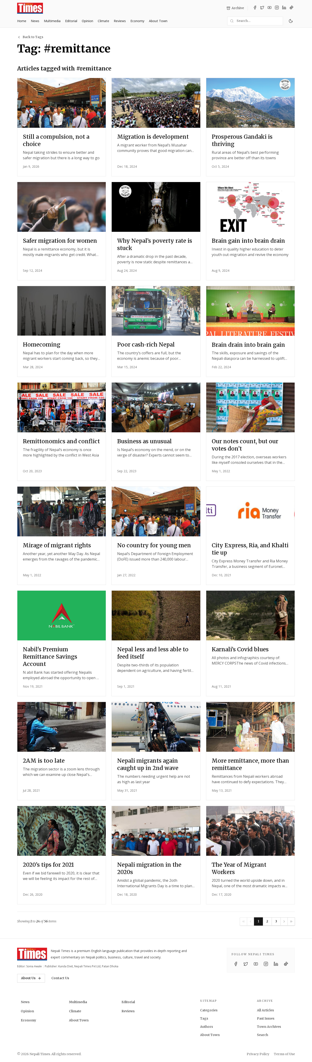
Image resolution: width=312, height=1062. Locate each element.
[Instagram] (276, 8)
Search (262, 1035)
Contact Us (60, 978)
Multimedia (52, 21)
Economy (137, 21)
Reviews (120, 21)
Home (21, 21)
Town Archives (269, 1027)
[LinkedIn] (284, 8)
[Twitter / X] (262, 8)
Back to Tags (33, 37)
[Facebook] (254, 8)
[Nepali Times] (32, 954)
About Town (158, 21)
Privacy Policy (258, 1054)
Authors (206, 1027)
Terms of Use (284, 1054)
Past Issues (265, 1018)
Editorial (71, 21)
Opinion (87, 21)
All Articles (265, 1010)
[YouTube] (269, 8)
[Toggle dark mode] (291, 21)
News (35, 21)
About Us (28, 978)
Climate (103, 21)
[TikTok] (291, 8)
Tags (204, 1018)
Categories (208, 1010)
